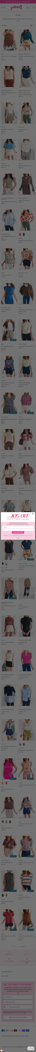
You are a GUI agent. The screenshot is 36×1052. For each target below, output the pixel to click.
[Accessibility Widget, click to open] (1, 1050)
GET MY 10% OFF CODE (18, 532)
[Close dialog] (33, 513)
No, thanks (18, 538)
